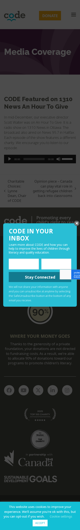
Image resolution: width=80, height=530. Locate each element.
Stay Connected (40, 277)
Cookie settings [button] (61, 516)
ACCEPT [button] (40, 523)
